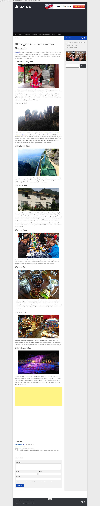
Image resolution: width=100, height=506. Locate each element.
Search (82, 65)
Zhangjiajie (17, 52)
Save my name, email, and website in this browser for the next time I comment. (35, 482)
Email (40, 471)
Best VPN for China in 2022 (72, 45)
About (53, 34)
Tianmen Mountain (21, 135)
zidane (20, 448)
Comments (20, 444)
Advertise (35, 34)
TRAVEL (17, 38)
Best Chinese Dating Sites (71, 47)
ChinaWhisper (24, 6)
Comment (18, 462)
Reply (20, 454)
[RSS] (84, 38)
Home (16, 34)
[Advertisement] (50, 22)
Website (18, 476)
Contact (59, 34)
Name (17, 471)
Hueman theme (32, 503)
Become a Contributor (44, 34)
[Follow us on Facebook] (82, 38)
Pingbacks (30, 444)
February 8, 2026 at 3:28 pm (28, 448)
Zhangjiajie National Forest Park (52, 133)
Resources (27, 34)
